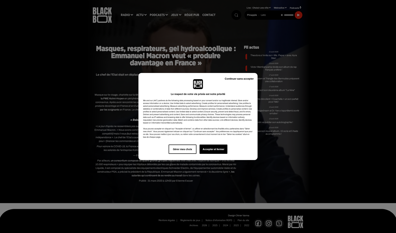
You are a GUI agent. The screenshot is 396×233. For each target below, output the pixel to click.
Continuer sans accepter (239, 78)
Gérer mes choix (182, 149)
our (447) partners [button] (157, 100)
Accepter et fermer (213, 149)
